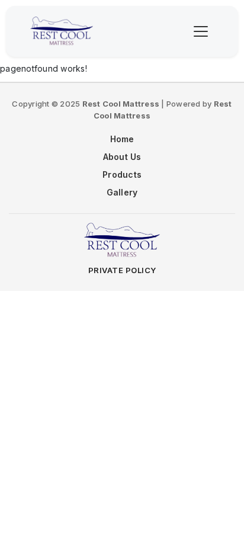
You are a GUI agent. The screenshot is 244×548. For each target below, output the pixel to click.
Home (122, 139)
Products (122, 174)
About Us (122, 157)
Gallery (122, 192)
